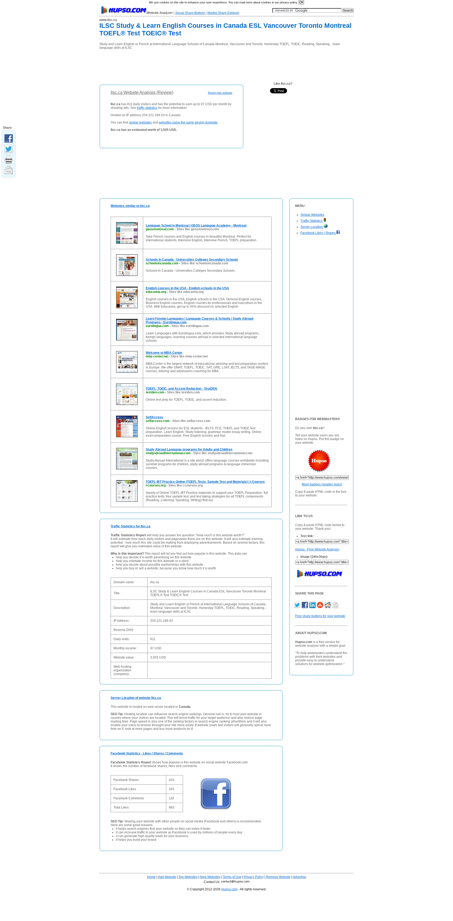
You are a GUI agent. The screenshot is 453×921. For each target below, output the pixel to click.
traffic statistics (147, 108)
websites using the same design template (188, 122)
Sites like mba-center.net (189, 356)
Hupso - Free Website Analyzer (317, 549)
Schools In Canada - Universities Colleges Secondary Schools (192, 259)
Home (151, 877)
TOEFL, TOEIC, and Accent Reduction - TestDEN (181, 388)
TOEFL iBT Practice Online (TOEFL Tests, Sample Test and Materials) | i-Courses (205, 482)
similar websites (140, 122)
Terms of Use (232, 877)
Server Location (312, 227)
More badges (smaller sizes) (322, 484)
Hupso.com (229, 889)
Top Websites (188, 877)
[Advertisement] (194, 65)
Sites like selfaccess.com (191, 421)
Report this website (220, 92)
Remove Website (278, 877)
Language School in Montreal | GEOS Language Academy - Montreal (196, 225)
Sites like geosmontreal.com (197, 229)
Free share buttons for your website (320, 616)
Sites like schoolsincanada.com (204, 263)
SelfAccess (154, 417)
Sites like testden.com (183, 392)
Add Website (167, 877)
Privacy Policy (254, 877)
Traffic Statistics (311, 221)
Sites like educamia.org (186, 292)
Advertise (299, 877)
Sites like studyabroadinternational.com (222, 453)
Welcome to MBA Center (164, 353)
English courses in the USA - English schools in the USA (187, 288)
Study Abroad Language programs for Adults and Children (189, 449)
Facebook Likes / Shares (318, 233)
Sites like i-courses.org (185, 485)
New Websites (210, 877)
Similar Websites (312, 215)
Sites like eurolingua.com (190, 326)
